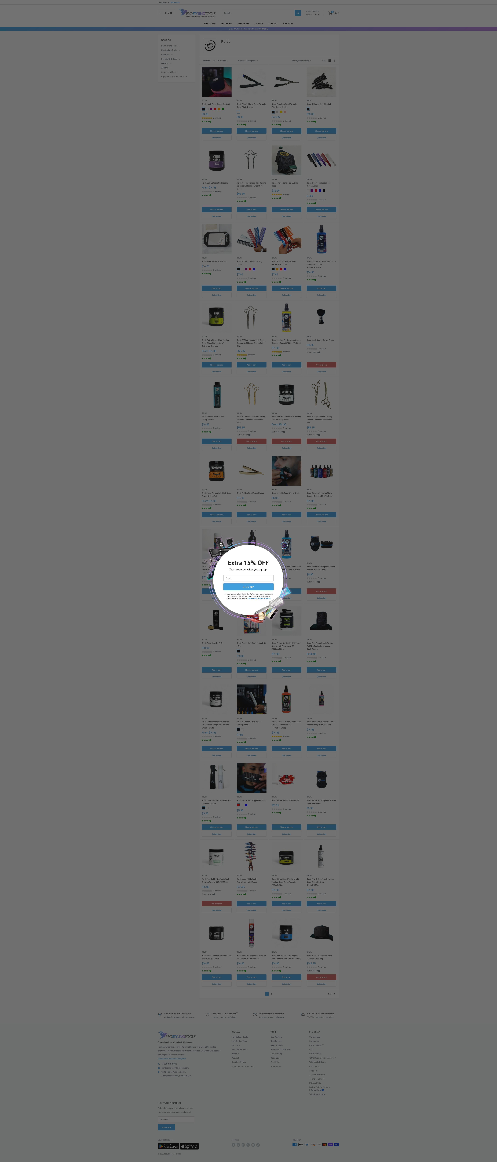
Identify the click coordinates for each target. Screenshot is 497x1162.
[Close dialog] (284, 545)
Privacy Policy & (253, 598)
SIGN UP (248, 587)
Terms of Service (265, 598)
